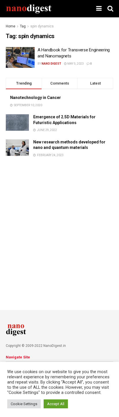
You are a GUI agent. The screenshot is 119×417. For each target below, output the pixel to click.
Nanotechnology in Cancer (35, 97)
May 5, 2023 (75, 63)
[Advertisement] (59, 226)
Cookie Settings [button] (24, 404)
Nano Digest (51, 63)
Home (10, 26)
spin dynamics (42, 26)
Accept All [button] (55, 404)
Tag (23, 26)
